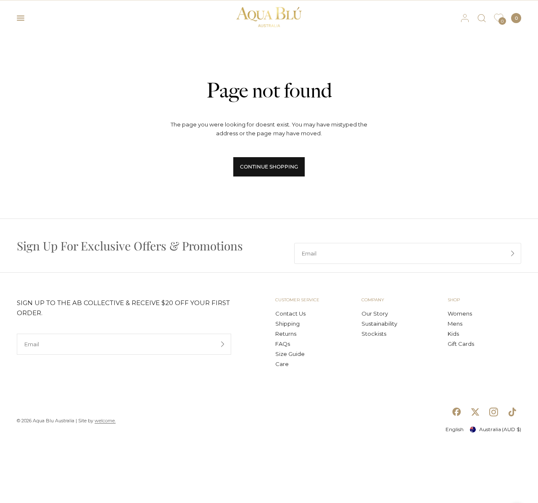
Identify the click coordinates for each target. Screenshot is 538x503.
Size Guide (290, 353)
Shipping (287, 323)
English (455, 429)
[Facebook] (456, 412)
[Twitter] (475, 412)
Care (282, 364)
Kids (453, 333)
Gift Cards (461, 343)
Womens (460, 313)
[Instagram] (493, 412)
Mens (455, 323)
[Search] (481, 18)
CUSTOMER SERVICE (297, 300)
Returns (285, 333)
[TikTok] (512, 412)
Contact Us (290, 313)
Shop (454, 300)
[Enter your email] (512, 253)
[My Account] (464, 18)
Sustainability (379, 323)
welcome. (105, 421)
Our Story (374, 313)
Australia (500, 429)
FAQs (282, 343)
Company (372, 300)
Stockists (373, 333)
